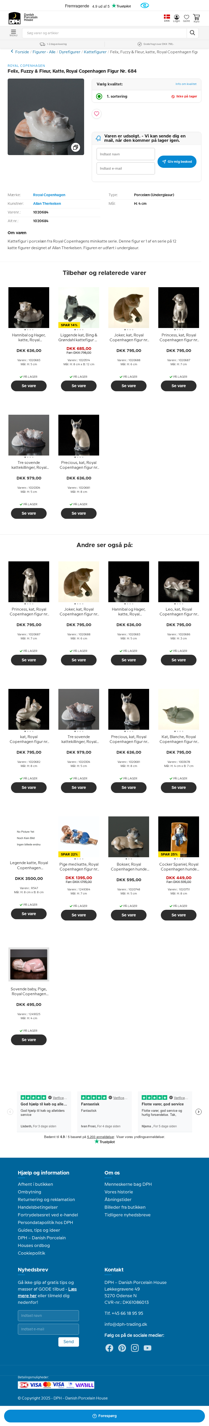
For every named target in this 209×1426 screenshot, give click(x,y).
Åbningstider (118, 1200)
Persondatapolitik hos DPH (45, 1223)
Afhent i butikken (35, 1184)
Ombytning (29, 1192)
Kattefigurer (95, 52)
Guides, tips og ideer (39, 1230)
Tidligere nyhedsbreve (127, 1215)
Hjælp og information (43, 1173)
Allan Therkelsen (47, 204)
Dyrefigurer (69, 52)
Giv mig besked (180, 161)
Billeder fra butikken (125, 1207)
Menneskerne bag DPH (128, 1184)
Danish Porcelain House (29, 17)
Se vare (29, 386)
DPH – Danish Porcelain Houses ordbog (42, 1242)
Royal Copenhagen (49, 195)
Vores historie (118, 1192)
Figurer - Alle (44, 52)
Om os (112, 1173)
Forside (22, 52)
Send (68, 1342)
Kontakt (114, 1269)
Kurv (196, 21)
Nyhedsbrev (33, 1269)
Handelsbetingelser (38, 1207)
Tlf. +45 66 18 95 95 (123, 1313)
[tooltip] (28, 338)
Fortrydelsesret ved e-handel (48, 1215)
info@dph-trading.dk (125, 1324)
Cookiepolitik (31, 1253)
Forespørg (107, 1416)
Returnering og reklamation (46, 1200)
